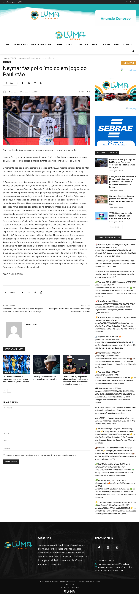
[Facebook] (127, 2)
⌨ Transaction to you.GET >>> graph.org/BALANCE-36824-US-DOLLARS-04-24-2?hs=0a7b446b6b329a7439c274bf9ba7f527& (114, 391)
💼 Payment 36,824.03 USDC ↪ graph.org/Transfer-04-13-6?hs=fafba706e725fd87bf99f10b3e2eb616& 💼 (113, 356)
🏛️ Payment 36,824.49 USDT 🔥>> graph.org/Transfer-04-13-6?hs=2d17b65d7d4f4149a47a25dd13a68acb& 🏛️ (114, 339)
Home (5, 58)
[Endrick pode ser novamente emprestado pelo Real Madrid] (46, 364)
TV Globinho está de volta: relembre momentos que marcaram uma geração (120, 215)
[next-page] (9, 391)
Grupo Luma (13, 92)
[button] (132, 51)
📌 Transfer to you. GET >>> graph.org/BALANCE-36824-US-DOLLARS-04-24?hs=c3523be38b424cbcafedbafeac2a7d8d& (115, 304)
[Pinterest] (35, 83)
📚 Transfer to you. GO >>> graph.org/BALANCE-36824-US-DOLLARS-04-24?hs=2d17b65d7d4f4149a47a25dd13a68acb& (115, 247)
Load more (114, 227)
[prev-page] (4, 391)
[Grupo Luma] (5, 92)
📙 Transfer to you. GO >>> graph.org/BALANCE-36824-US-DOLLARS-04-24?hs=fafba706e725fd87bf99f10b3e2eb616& (115, 320)
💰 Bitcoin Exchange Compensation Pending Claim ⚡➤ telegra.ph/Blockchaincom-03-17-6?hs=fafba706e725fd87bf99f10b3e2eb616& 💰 (114, 431)
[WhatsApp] (41, 83)
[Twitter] (28, 83)
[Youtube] (134, 2)
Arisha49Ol (100, 271)
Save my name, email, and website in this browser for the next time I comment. (41, 455)
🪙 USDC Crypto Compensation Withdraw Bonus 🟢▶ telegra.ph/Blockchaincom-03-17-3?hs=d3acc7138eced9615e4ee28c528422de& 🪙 (115, 505)
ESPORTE (13, 58)
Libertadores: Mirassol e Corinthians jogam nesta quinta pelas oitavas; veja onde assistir (16, 379)
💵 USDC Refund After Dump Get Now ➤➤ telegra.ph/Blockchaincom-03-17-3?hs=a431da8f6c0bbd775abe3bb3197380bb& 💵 (114, 467)
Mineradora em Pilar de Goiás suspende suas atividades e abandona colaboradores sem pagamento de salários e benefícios (115, 410)
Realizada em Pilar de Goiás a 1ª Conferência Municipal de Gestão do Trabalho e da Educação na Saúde (115, 293)
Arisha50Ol (100, 261)
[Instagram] (130, 2)
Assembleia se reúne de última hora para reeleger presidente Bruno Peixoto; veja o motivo (112, 400)
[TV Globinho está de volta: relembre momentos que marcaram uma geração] (101, 216)
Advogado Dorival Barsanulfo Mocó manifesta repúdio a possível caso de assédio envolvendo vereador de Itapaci (122, 181)
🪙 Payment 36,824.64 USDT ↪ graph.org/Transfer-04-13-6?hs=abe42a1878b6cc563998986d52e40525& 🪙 (114, 375)
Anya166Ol (99, 418)
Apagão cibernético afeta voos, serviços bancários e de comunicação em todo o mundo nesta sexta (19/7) (115, 264)
